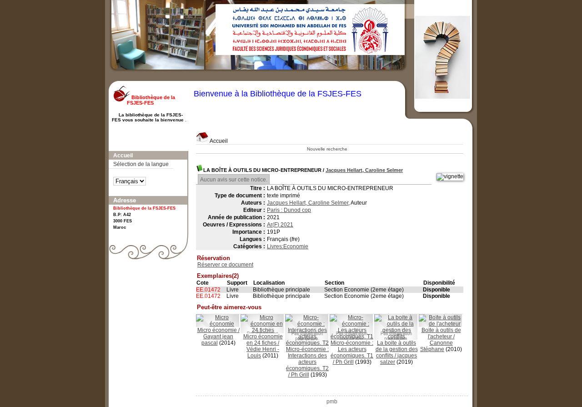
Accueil (218, 141)
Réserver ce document (225, 264)
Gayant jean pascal (217, 339)
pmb (331, 401)
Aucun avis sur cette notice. (233, 179)
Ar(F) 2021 (280, 224)
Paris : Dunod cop (289, 210)
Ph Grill (300, 375)
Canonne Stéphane (436, 346)
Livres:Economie (287, 246)
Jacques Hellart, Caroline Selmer (364, 170)
